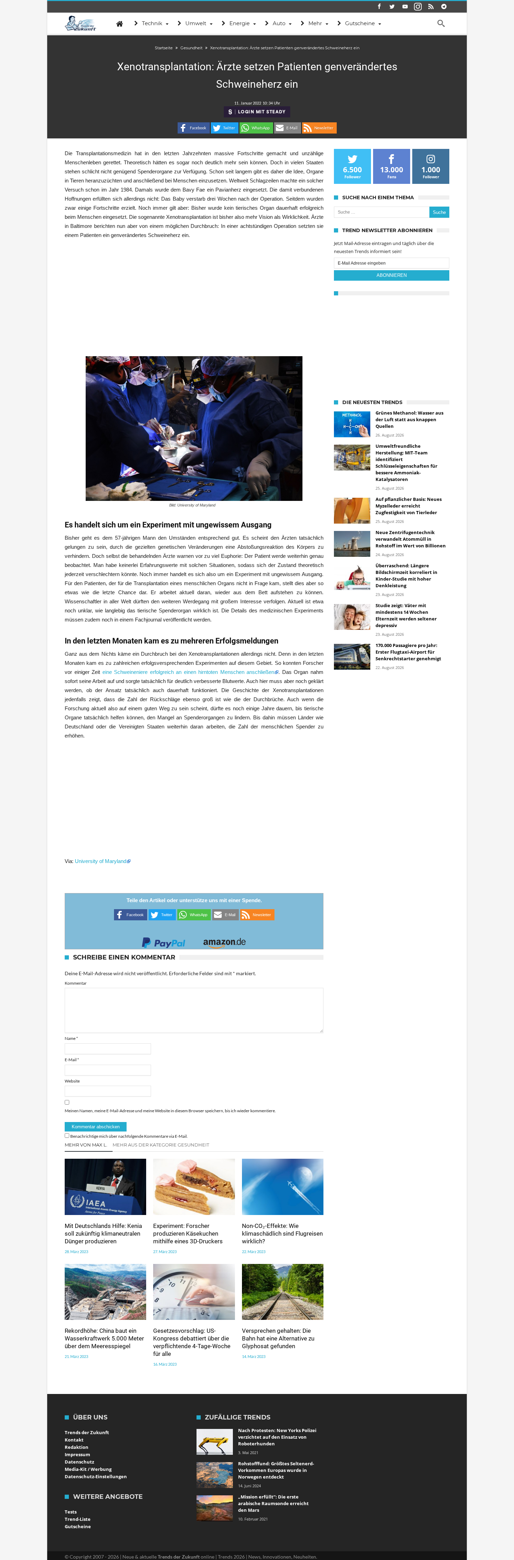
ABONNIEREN (392, 275)
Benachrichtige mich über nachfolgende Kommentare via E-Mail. (129, 1136)
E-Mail (72, 1059)
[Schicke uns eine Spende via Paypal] (163, 941)
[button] (194, 128)
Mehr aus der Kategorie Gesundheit (161, 1145)
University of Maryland (100, 861)
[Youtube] (405, 7)
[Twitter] (392, 7)
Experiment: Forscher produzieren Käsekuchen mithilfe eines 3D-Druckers (188, 1233)
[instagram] (417, 7)
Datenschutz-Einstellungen (96, 1476)
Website (72, 1081)
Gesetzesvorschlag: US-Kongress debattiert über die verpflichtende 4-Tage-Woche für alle (191, 1342)
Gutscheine (78, 1526)
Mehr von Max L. (86, 1145)
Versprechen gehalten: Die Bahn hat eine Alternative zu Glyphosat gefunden (278, 1338)
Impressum (77, 1454)
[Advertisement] (194, 298)
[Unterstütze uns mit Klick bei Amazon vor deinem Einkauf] (224, 941)
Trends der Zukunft (87, 1432)
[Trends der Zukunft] (81, 23)
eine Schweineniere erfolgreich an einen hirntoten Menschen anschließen (188, 672)
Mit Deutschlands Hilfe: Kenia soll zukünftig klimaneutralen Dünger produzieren (103, 1233)
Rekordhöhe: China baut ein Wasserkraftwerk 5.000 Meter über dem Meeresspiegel (104, 1338)
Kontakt (74, 1440)
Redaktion (76, 1447)
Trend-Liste (78, 1519)
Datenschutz (79, 1462)
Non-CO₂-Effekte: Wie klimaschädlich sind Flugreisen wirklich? (282, 1233)
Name (71, 1038)
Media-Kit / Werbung (88, 1469)
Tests (71, 1512)
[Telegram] (443, 7)
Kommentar (76, 983)
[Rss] (430, 7)
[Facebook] (379, 7)
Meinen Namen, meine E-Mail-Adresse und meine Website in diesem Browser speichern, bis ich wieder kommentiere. (170, 1110)
